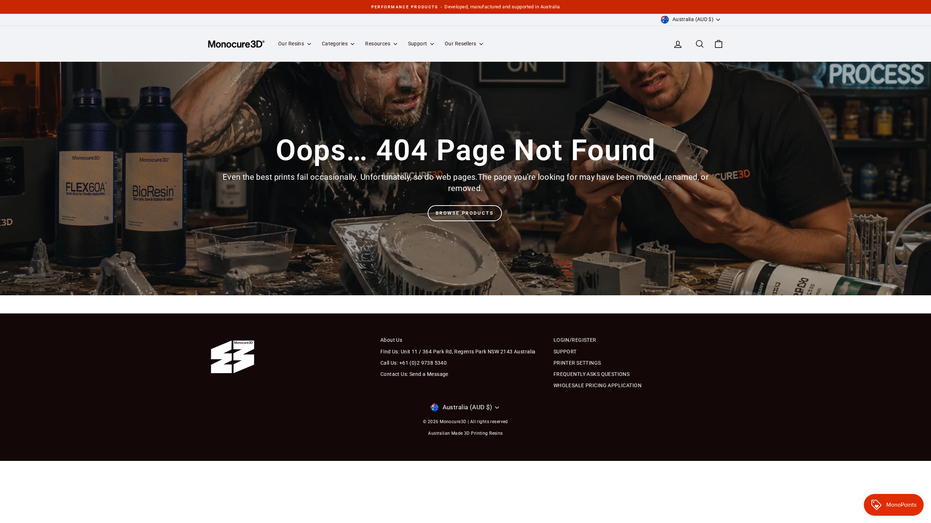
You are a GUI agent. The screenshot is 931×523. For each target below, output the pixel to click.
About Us (391, 340)
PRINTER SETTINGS (577, 363)
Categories (335, 43)
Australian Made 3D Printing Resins (465, 433)
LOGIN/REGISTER (575, 340)
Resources (378, 43)
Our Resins (291, 43)
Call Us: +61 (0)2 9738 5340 (413, 363)
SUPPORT (565, 351)
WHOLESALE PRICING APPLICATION (598, 385)
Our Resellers (461, 43)
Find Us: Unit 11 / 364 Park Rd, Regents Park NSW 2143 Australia (458, 351)
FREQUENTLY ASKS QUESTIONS (592, 374)
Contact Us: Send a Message (414, 374)
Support (418, 43)
